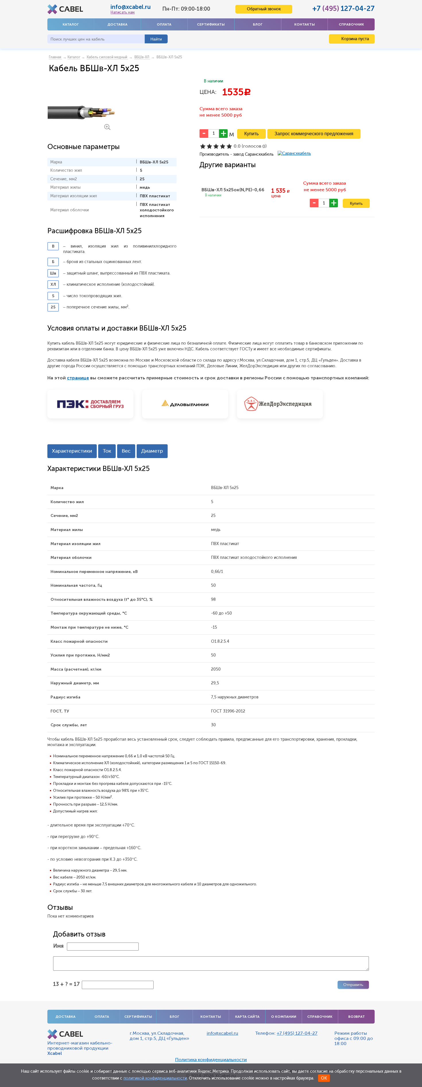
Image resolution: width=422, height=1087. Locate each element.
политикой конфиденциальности (155, 1078)
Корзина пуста (354, 38)
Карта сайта (247, 1017)
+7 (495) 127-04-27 (297, 1033)
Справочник (351, 24)
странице (78, 378)
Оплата (164, 24)
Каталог (71, 24)
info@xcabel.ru (131, 6)
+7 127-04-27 (343, 8)
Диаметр (152, 451)
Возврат (356, 1017)
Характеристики (72, 451)
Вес (126, 451)
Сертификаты (211, 24)
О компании (283, 1017)
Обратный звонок (264, 9)
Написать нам (123, 12)
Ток (107, 451)
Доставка (117, 24)
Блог (257, 24)
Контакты (304, 24)
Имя (58, 946)
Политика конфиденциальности (211, 1059)
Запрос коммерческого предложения (313, 133)
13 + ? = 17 (66, 984)
